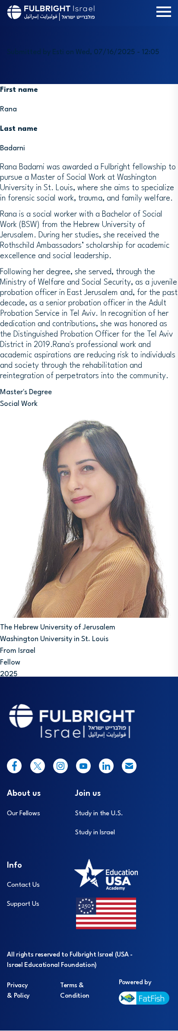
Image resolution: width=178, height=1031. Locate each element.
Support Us (23, 904)
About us (24, 794)
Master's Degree (26, 392)
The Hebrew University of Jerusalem (57, 627)
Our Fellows (23, 814)
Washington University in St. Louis (54, 639)
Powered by (135, 982)
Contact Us (23, 885)
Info (14, 865)
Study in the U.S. (99, 814)
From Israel (17, 651)
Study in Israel (95, 833)
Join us (88, 794)
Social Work (19, 404)
